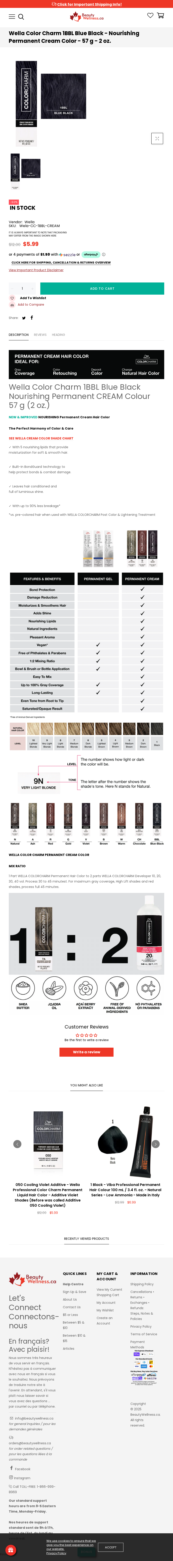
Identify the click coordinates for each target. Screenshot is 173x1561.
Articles (68, 1348)
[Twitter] (24, 318)
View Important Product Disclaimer (36, 270)
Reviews (40, 334)
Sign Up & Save (74, 1292)
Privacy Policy (141, 1326)
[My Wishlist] (150, 17)
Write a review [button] (86, 1052)
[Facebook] (32, 318)
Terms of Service (143, 1334)
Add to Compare (31, 304)
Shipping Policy (142, 1284)
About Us (70, 1299)
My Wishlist (105, 1310)
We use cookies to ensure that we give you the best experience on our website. (71, 1545)
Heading (58, 334)
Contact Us (72, 1307)
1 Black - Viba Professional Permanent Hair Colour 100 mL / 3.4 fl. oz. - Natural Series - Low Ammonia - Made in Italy (125, 1190)
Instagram (21, 1478)
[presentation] (17, 1144)
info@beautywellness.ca (33, 1418)
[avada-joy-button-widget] (10, 1550)
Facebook (22, 1469)
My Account (106, 1302)
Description (19, 334)
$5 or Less (70, 1315)
